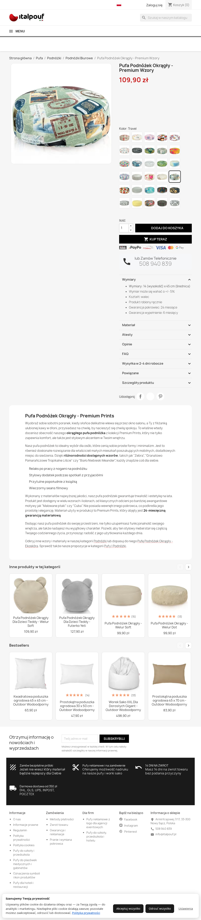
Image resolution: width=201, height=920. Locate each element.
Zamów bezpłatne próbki (36, 765)
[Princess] (149, 137)
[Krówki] (137, 137)
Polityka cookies (24, 845)
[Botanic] (162, 150)
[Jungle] (162, 163)
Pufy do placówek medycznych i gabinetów (25, 864)
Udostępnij (140, 396)
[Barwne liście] (162, 189)
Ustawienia (185, 908)
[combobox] (166, 18)
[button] (120, 4)
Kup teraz (155, 239)
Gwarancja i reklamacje (57, 832)
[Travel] (174, 176)
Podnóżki (100, 541)
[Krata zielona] (162, 203)
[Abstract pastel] (174, 163)
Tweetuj (150, 396)
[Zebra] (137, 150)
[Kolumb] (162, 176)
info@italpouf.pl (165, 834)
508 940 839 (155, 263)
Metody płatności (62, 819)
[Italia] (124, 150)
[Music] (149, 163)
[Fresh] (174, 150)
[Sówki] (174, 137)
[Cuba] (124, 189)
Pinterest (160, 396)
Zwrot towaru (59, 825)
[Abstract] (137, 163)
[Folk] (124, 163)
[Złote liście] (174, 189)
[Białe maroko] (174, 203)
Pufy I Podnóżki (115, 546)
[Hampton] (149, 189)
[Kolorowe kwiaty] (149, 203)
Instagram (131, 825)
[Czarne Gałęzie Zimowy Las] (124, 203)
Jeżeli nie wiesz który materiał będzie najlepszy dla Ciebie (42, 771)
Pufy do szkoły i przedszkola (23, 852)
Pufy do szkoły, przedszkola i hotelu (96, 836)
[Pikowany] (137, 189)
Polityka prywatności (86, 913)
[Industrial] (137, 176)
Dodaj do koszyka (163, 227)
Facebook (130, 819)
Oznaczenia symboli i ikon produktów (26, 875)
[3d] (124, 176)
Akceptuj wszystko (128, 908)
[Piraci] (162, 137)
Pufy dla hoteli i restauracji (23, 885)
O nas (17, 819)
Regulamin (20, 830)
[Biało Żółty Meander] (137, 203)
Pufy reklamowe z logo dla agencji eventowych (98, 823)
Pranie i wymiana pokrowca (61, 841)
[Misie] (149, 176)
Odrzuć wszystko (160, 908)
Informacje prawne (25, 825)
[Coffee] (124, 137)
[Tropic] (149, 150)
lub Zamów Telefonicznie (155, 258)
